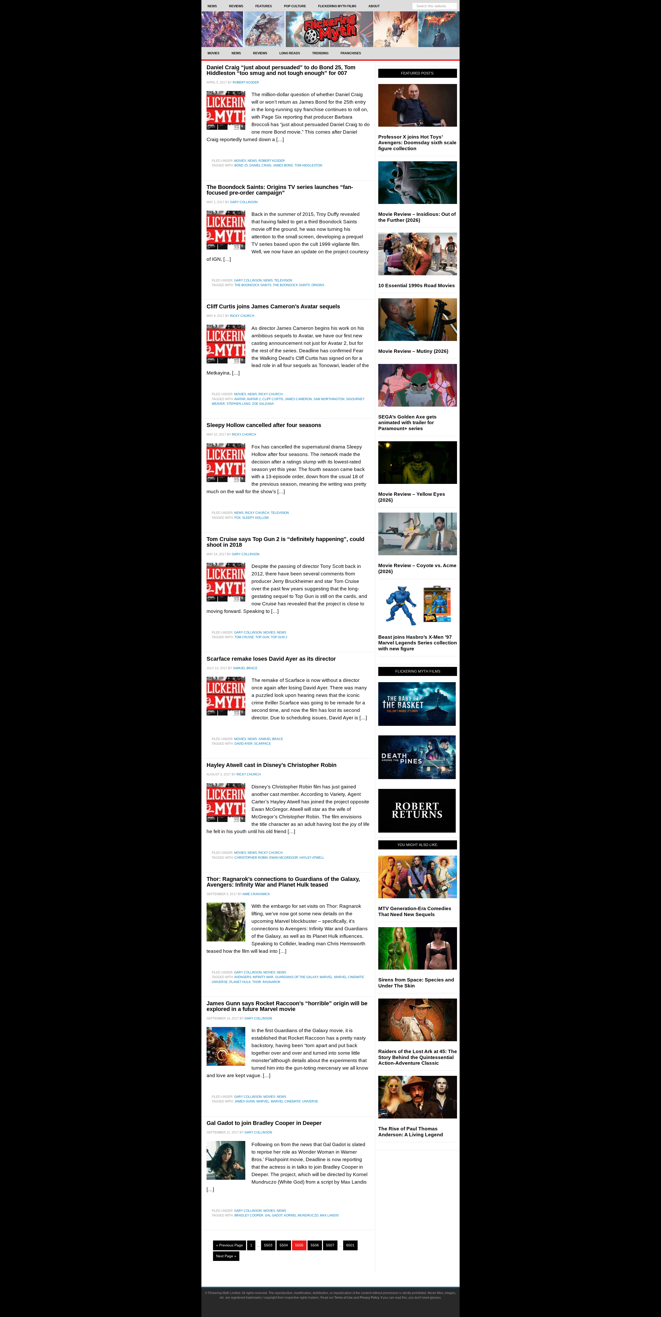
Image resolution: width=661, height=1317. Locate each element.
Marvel (326, 977)
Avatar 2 (254, 399)
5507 (330, 1245)
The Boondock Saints (252, 285)
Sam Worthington (328, 399)
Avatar (240, 399)
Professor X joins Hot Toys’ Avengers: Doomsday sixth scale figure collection (417, 142)
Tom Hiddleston (308, 165)
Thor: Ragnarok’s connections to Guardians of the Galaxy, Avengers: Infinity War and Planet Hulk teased (283, 882)
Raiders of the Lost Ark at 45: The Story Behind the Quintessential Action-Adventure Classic (417, 1057)
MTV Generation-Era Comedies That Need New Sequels (414, 911)
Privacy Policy (369, 1297)
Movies (240, 161)
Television (283, 280)
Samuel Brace (270, 739)
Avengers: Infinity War (253, 977)
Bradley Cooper (248, 1215)
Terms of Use (343, 1297)
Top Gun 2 (279, 637)
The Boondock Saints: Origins (298, 285)
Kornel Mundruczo (301, 1215)
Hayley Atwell (312, 857)
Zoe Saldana (263, 404)
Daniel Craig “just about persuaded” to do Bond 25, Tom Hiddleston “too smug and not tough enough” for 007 (281, 70)
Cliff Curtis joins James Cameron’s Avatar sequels (273, 306)
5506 (315, 1245)
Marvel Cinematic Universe (294, 1101)
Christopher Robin (251, 857)
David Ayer (243, 743)
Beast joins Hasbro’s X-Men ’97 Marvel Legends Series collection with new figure (417, 643)
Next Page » (226, 1256)
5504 (284, 1245)
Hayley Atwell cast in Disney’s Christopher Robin (271, 765)
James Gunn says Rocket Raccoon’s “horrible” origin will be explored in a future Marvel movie (287, 1006)
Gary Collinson (248, 280)
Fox (237, 518)
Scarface (262, 743)
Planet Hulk (240, 982)
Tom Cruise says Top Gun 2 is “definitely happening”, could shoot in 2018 (285, 542)
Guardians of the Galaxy (296, 977)
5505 (299, 1245)
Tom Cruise (244, 637)
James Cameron (298, 399)
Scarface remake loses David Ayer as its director (271, 659)
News (252, 161)
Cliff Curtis (272, 399)
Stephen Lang (238, 404)
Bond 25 (241, 165)
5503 (268, 1245)
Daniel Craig (260, 165)
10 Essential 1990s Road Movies (416, 285)
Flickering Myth (330, 29)
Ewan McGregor (283, 857)
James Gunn (244, 1101)
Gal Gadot (273, 1215)
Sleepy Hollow (255, 518)
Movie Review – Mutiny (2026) (413, 351)
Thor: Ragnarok (266, 982)
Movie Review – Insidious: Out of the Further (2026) (417, 217)
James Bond (283, 165)
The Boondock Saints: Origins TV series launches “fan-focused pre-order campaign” (280, 190)
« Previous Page (229, 1245)
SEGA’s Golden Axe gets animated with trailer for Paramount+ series (407, 422)
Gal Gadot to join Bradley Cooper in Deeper (264, 1123)
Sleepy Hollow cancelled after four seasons (264, 425)
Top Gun (262, 637)
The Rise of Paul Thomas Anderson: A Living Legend (410, 1131)
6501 (350, 1245)
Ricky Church (270, 394)
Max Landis (329, 1215)
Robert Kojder (271, 161)
